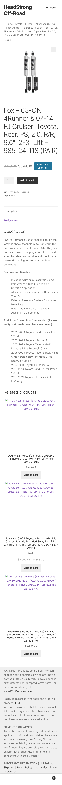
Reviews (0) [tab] (11, 220)
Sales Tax (11, 771)
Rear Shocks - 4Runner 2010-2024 (24, 27)
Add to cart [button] (31, 474)
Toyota (18, 24)
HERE (17, 703)
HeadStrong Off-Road (18, 10)
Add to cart (27, 180)
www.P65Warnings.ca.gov (19, 691)
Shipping (9, 767)
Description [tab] (10, 211)
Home (10, 24)
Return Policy (24, 767)
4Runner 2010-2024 (46, 24)
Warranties (41, 767)
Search (31, 779)
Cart (47, 777)
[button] (53, 49)
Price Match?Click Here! (43, 166)
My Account (10, 779)
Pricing (54, 767)
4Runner (28, 24)
